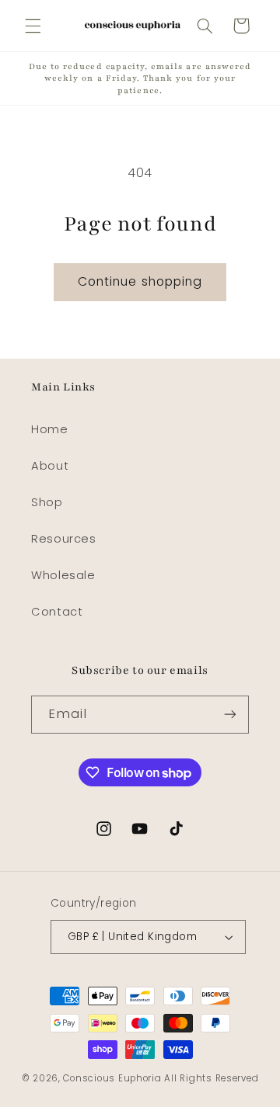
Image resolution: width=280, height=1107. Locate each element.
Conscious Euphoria (112, 1078)
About (49, 466)
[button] (33, 25)
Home (49, 429)
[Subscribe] (230, 715)
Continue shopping (140, 281)
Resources (63, 539)
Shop (47, 502)
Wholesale (63, 575)
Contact (56, 611)
